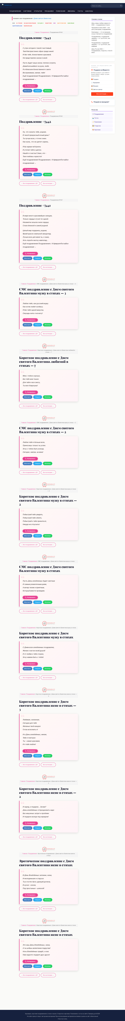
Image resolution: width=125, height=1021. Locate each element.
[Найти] (121, 5)
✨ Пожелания (97, 122)
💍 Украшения (95, 82)
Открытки (38, 11)
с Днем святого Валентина (42, 18)
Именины (71, 11)
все (13, 23)
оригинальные (17, 26)
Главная (37, 32)
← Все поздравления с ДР (29, 99)
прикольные (28, 26)
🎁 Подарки (94, 79)
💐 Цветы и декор (96, 89)
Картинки (27, 11)
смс (54, 23)
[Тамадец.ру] (7, 6)
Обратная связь (62, 1019)
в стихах (19, 23)
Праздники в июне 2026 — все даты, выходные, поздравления (101, 28)
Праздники (49, 11)
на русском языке (30, 23)
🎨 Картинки (96, 130)
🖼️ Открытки (96, 126)
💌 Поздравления (98, 114)
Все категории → (48, 99)
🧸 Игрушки (94, 86)
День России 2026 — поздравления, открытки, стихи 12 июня (101, 50)
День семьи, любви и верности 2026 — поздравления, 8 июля (100, 24)
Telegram (37, 90)
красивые (71, 23)
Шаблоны (89, 11)
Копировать (31, 86)
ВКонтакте (27, 90)
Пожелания (60, 11)
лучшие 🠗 (41, 23)
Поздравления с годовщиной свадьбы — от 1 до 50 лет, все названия (100, 38)
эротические (61, 23)
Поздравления (15, 11)
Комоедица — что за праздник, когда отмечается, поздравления (101, 33)
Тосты (80, 11)
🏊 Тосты (95, 118)
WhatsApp (48, 90)
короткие (48, 23)
